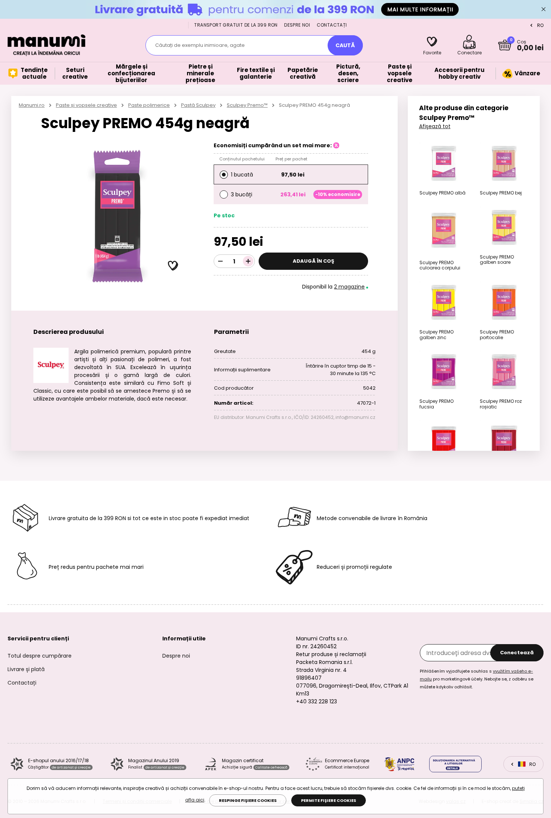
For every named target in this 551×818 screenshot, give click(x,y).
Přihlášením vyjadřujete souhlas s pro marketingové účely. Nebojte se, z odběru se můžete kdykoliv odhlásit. (476, 679)
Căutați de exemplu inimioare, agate (200, 45)
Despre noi (297, 25)
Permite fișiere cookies (328, 800)
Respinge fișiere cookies (248, 800)
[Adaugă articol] (248, 261)
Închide (543, 9)
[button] (173, 266)
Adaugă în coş (313, 261)
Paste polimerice (149, 105)
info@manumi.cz (355, 417)
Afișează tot (435, 126)
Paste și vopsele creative (86, 105)
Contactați (332, 25)
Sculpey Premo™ (247, 105)
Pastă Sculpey (198, 105)
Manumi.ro (32, 105)
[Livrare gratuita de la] (275, 9)
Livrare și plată (26, 669)
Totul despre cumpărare (39, 655)
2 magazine (349, 286)
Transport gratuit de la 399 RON (235, 25)
